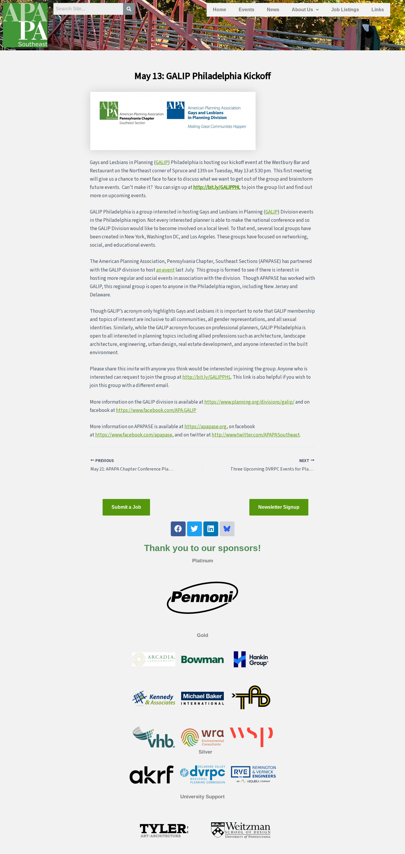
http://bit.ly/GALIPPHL (216, 187)
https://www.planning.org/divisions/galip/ (249, 402)
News (273, 9)
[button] (305, 10)
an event (165, 270)
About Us (302, 9)
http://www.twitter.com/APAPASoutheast (256, 435)
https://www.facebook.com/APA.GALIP (156, 410)
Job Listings (345, 9)
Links (377, 9)
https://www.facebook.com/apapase (133, 435)
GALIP (162, 162)
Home (219, 9)
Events (246, 9)
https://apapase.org (205, 426)
